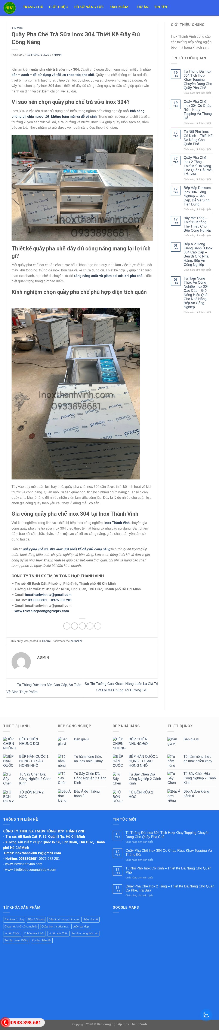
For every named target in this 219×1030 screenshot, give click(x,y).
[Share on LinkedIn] (97, 626)
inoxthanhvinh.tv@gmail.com (48, 595)
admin (58, 55)
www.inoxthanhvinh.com (23, 864)
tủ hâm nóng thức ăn (85, 933)
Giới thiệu (58, 7)
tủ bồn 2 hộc (12, 933)
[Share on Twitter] (74, 626)
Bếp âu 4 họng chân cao (64, 919)
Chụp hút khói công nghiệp (20, 926)
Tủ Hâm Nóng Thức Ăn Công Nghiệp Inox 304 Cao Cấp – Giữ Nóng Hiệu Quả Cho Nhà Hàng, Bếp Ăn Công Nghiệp (196, 293)
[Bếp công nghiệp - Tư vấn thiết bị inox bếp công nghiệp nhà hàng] (9, 7)
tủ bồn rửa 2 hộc (34, 933)
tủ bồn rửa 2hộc (58, 933)
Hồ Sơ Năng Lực (89, 7)
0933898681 (38, 600)
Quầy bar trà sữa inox (55, 926)
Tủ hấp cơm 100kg (16, 940)
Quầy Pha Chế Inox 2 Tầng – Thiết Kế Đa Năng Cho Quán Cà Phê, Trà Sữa (198, 166)
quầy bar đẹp (81, 926)
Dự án (143, 7)
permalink (77, 641)
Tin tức (161, 7)
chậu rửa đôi (90, 919)
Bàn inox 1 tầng (14, 919)
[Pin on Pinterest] (89, 626)
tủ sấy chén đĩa (41, 940)
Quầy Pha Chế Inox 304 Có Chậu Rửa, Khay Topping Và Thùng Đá (198, 110)
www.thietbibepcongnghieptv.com (42, 611)
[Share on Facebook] (66, 626)
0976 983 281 (61, 600)
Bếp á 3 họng (36, 919)
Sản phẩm (119, 7)
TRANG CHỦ (33, 7)
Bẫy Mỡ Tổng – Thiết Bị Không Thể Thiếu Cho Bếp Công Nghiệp (197, 224)
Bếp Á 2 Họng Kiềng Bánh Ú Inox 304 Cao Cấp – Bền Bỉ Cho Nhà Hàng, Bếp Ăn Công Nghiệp (198, 254)
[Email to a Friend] (82, 626)
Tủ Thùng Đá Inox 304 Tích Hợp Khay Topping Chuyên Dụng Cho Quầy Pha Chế (198, 80)
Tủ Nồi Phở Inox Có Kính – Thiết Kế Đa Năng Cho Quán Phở (198, 138)
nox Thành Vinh (117, 523)
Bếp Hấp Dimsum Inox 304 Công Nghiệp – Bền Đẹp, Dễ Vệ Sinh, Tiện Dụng (197, 196)
